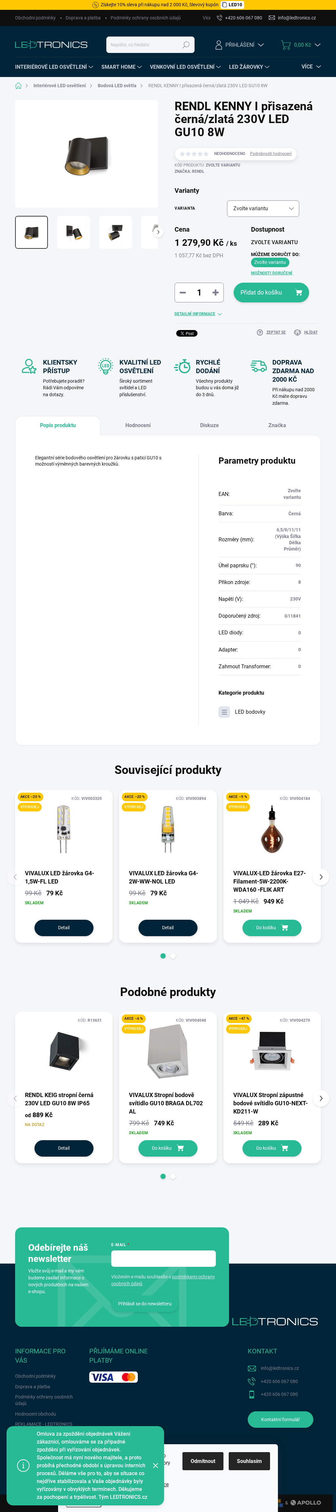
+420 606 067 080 (279, 1381)
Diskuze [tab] (209, 425)
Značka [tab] (277, 425)
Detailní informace (195, 314)
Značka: (189, 171)
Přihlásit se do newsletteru (145, 1303)
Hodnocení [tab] (138, 425)
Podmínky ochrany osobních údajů (146, 17)
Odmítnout (203, 1461)
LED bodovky (250, 712)
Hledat (186, 44)
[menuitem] (55, 67)
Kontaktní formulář (280, 1419)
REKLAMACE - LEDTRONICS (43, 1424)
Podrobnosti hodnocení (271, 153)
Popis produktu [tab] (58, 425)
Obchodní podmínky (35, 17)
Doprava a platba (83, 17)
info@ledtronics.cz (280, 1368)
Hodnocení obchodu (35, 1414)
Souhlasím (249, 1461)
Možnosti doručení (271, 273)
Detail (64, 927)
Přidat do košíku (261, 292)
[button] (163, 955)
